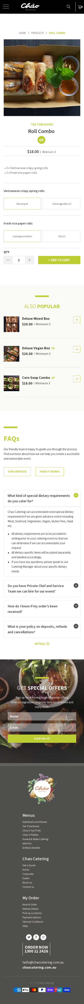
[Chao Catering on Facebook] (36, 937)
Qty (6, 252)
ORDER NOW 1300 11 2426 (36, 949)
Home (25, 869)
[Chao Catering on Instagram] (43, 937)
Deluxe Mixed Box (36, 318)
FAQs (25, 926)
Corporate (27, 874)
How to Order (29, 904)
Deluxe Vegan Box (36, 348)
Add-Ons (26, 843)
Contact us (28, 887)
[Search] (68, 6)
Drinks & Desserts (31, 847)
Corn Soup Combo (36, 377)
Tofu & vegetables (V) (61, 203)
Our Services (17, 471)
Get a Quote (28, 865)
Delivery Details (30, 908)
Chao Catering (46, 983)
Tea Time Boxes (42, 124)
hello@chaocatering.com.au (43, 962)
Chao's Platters (30, 835)
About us (27, 882)
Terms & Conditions (32, 921)
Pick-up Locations (32, 913)
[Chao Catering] (42, 7)
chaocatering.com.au (39, 967)
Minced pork (22, 203)
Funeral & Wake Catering (35, 839)
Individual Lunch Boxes (34, 822)
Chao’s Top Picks (31, 830)
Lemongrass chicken (22, 236)
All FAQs (40, 644)
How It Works (50, 471)
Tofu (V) (61, 236)
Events (25, 878)
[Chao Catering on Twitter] (29, 937)
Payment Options (31, 917)
